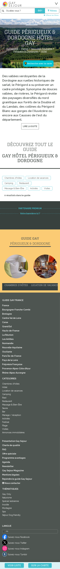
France (5, 305)
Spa (4, 511)
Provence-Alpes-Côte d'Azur (16, 368)
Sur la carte (40, 565)
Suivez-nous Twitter (17, 543)
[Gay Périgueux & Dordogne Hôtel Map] (36, 49)
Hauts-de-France (10, 331)
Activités (34, 188)
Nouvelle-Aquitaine (12, 347)
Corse (5, 322)
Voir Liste (14, 565)
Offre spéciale (9, 454)
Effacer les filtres (52, 15)
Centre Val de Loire (11, 318)
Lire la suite (30, 126)
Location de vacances (38, 178)
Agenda (6, 462)
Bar (3, 411)
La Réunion (7, 335)
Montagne (7, 508)
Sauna (5, 408)
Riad (4, 398)
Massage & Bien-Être (14, 188)
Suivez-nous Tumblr (17, 554)
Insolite (5, 504)
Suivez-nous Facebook (19, 537)
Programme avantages (13, 458)
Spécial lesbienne (10, 501)
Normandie (7, 343)
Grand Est (7, 326)
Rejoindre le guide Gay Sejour (17, 479)
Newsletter (8, 466)
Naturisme (7, 497)
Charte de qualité (11, 445)
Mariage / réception (11, 415)
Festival (5, 422)
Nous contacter (12, 483)
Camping (9, 183)
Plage (4, 425)
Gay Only (6, 494)
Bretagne (7, 314)
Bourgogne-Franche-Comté (16, 310)
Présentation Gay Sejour (14, 441)
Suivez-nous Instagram (18, 549)
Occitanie (7, 352)
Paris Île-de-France (11, 356)
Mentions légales (10, 475)
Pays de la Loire (10, 360)
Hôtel (4, 387)
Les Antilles (8, 339)
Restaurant (24, 183)
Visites (47, 188)
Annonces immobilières (13, 432)
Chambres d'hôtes (13, 178)
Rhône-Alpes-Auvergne (13, 373)
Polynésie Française (12, 364)
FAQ (4, 449)
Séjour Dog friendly (11, 515)
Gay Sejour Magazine (13, 470)
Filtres (53, 11)
